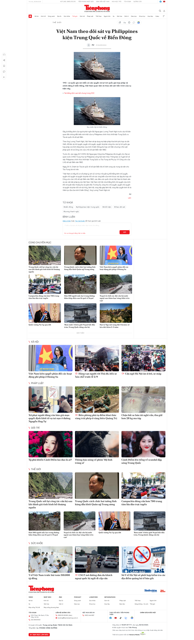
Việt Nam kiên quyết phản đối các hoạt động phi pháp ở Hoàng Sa (114, 268)
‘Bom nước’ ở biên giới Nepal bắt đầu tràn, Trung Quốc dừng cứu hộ (79, 326)
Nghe (4, 55)
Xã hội (36, 16)
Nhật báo (47, 597)
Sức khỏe (67, 16)
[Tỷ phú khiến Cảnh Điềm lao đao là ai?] (51, 444)
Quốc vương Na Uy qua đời (40, 325)
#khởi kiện (106, 207)
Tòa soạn (127, 1)
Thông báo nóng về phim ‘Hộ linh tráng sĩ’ (93, 461)
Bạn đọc (122, 604)
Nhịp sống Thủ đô (34, 607)
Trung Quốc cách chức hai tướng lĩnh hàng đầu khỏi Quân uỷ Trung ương (79, 268)
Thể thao (99, 16)
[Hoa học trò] (162, 591)
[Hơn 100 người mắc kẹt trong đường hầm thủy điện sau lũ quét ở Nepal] (80, 284)
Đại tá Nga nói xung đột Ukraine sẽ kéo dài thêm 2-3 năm (115, 326)
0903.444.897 (89, 615)
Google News (139, 22)
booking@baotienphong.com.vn (68, 618)
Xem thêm (163, 16)
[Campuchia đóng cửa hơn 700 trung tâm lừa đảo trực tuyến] (45, 284)
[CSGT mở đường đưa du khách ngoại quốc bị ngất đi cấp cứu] (97, 559)
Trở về (4, 77)
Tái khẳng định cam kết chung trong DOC (79, 93)
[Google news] (133, 618)
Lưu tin (4, 66)
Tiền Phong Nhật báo (86, 1)
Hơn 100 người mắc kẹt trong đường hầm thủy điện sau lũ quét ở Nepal (79, 297)
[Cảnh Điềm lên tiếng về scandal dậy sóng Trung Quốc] (143, 444)
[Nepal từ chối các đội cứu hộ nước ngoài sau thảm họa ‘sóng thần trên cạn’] (116, 284)
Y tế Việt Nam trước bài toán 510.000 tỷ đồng (49, 576)
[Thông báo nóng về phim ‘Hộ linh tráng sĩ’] (97, 444)
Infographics (109, 597)
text (125, 22)
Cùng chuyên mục (40, 242)
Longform (93, 597)
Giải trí (126, 16)
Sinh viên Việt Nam (102, 1)
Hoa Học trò (116, 1)
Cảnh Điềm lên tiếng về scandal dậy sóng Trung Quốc (141, 461)
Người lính (107, 16)
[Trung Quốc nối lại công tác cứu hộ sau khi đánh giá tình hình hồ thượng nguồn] (45, 255)
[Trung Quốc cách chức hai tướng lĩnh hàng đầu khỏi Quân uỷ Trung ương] (80, 255)
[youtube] (164, 1)
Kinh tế (43, 16)
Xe (113, 16)
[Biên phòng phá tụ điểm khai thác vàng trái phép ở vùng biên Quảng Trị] (97, 399)
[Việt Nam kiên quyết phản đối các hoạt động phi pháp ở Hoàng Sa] (116, 255)
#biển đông (68, 207)
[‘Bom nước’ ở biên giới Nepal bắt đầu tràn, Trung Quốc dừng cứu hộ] (80, 313)
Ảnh (60, 597)
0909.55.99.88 (63, 615)
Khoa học (142, 16)
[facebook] (160, 1)
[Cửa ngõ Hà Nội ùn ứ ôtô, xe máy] (143, 358)
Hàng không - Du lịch (141, 604)
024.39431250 (35, 620)
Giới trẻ (82, 16)
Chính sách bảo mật (148, 612)
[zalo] (127, 618)
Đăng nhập (67, 221)
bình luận (134, 22)
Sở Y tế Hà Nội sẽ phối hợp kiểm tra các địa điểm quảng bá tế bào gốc (143, 576)
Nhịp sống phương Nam (51, 607)
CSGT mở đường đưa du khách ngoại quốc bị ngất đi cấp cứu (93, 576)
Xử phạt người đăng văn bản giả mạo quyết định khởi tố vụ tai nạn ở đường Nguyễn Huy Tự (49, 418)
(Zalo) (70, 615)
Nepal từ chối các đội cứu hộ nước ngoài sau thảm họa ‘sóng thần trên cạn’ (114, 298)
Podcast (77, 597)
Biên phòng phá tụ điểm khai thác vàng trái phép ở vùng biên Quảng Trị (96, 417)
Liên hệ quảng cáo (63, 612)
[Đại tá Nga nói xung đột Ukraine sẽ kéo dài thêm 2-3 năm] (116, 313)
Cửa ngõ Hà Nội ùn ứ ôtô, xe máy (142, 373)
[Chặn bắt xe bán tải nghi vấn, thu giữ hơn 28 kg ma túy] (143, 399)
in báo (129, 22)
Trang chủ (30, 16)
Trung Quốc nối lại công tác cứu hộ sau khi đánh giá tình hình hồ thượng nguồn (44, 269)
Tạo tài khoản (80, 221)
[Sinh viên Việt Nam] (150, 591)
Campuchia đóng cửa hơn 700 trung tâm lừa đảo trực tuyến (44, 297)
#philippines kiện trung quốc (87, 207)
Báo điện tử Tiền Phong (97, 8)
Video (157, 16)
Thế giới (74, 16)
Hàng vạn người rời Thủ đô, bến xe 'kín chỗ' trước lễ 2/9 (96, 375)
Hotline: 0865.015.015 (68, 1)
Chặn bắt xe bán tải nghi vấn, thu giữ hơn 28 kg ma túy (141, 417)
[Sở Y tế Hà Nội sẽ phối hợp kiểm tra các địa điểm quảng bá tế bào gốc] (143, 559)
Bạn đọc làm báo (40, 635)
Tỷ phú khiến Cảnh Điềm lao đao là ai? (50, 459)
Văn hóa (119, 16)
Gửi (124, 232)
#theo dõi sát (119, 207)
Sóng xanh (51, 16)
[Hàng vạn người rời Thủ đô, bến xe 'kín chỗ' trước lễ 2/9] (97, 358)
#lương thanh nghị (71, 211)
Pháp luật (90, 16)
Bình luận (4, 72)
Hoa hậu (150, 16)
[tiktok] (121, 618)
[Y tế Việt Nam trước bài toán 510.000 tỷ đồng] (51, 559)
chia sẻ (120, 22)
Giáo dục (134, 16)
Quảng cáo (137, 1)
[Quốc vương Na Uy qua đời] (45, 313)
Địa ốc (59, 16)
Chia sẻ (4, 60)
